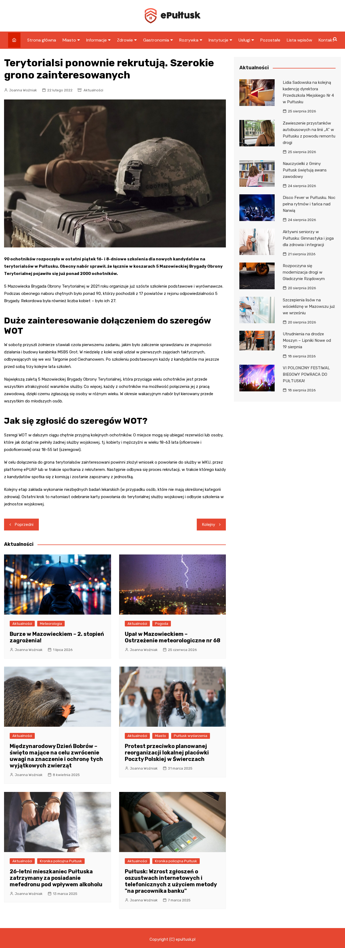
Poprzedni (24, 524)
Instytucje (218, 40)
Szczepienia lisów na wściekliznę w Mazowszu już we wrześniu (309, 306)
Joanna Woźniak (23, 90)
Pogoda (161, 624)
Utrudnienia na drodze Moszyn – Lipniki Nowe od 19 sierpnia (307, 340)
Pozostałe (270, 40)
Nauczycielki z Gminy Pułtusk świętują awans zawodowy (305, 170)
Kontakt (326, 40)
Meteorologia (51, 624)
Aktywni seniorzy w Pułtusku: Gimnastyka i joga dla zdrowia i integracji (308, 238)
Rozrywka (188, 40)
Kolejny (208, 524)
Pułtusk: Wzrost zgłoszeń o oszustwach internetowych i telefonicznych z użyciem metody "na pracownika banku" (171, 881)
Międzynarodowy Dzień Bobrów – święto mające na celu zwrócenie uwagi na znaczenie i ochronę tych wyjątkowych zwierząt (56, 756)
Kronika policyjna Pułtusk (61, 861)
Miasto (69, 40)
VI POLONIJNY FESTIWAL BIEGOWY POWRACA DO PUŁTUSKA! (306, 374)
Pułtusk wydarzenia (190, 736)
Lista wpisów (299, 40)
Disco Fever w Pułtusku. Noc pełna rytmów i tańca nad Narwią (309, 204)
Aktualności (93, 90)
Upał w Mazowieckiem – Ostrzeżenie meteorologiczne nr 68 (172, 637)
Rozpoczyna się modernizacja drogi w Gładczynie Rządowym (304, 272)
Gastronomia (156, 40)
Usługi (244, 40)
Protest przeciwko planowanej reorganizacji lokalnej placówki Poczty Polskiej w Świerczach (167, 752)
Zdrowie (125, 40)
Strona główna (41, 40)
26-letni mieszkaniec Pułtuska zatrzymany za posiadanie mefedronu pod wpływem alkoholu (56, 878)
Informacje (96, 40)
